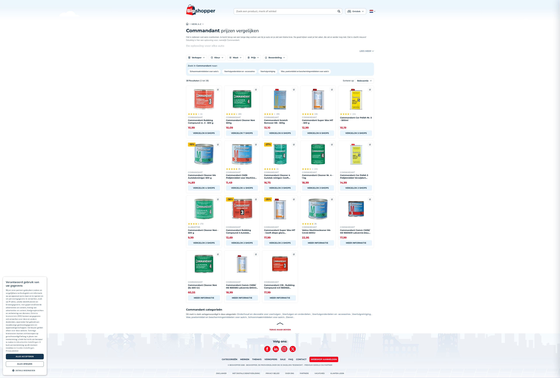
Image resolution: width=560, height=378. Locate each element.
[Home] (188, 24)
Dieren (289, 317)
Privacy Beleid (272, 373)
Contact (301, 359)
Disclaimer (221, 373)
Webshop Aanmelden (324, 359)
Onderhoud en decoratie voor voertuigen (259, 314)
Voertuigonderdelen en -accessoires (239, 71)
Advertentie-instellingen (27, 342)
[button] (372, 11)
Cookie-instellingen (25, 348)
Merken (244, 359)
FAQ (290, 359)
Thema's (256, 359)
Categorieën (229, 359)
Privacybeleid (12, 351)
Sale (283, 359)
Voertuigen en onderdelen (296, 314)
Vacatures (320, 373)
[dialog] (25, 326)
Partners (304, 373)
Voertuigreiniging (267, 71)
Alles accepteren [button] (25, 356)
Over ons (289, 373)
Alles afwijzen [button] (24, 364)
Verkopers (270, 359)
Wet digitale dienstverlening (246, 373)
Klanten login (337, 373)
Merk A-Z (196, 24)
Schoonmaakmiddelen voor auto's (204, 71)
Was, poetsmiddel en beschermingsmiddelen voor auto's (305, 71)
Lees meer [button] (365, 51)
